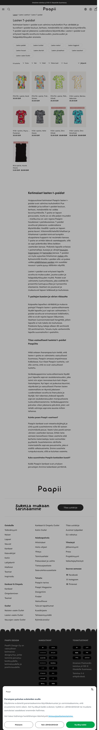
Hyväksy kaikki (80, 724)
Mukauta (18, 724)
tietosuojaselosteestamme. (60, 716)
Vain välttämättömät (49, 724)
